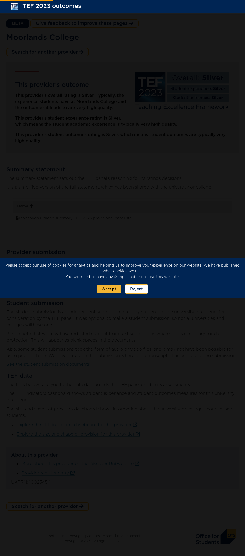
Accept (109, 289)
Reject (136, 289)
